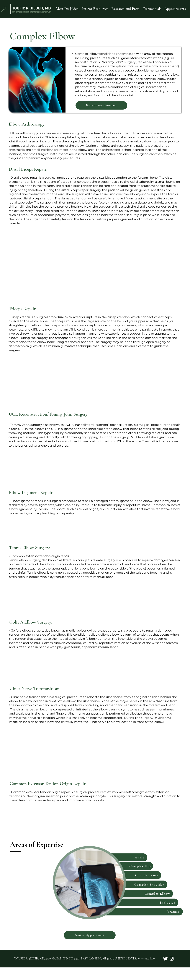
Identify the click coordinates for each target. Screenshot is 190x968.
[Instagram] (171, 958)
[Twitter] (165, 958)
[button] (95, 9)
